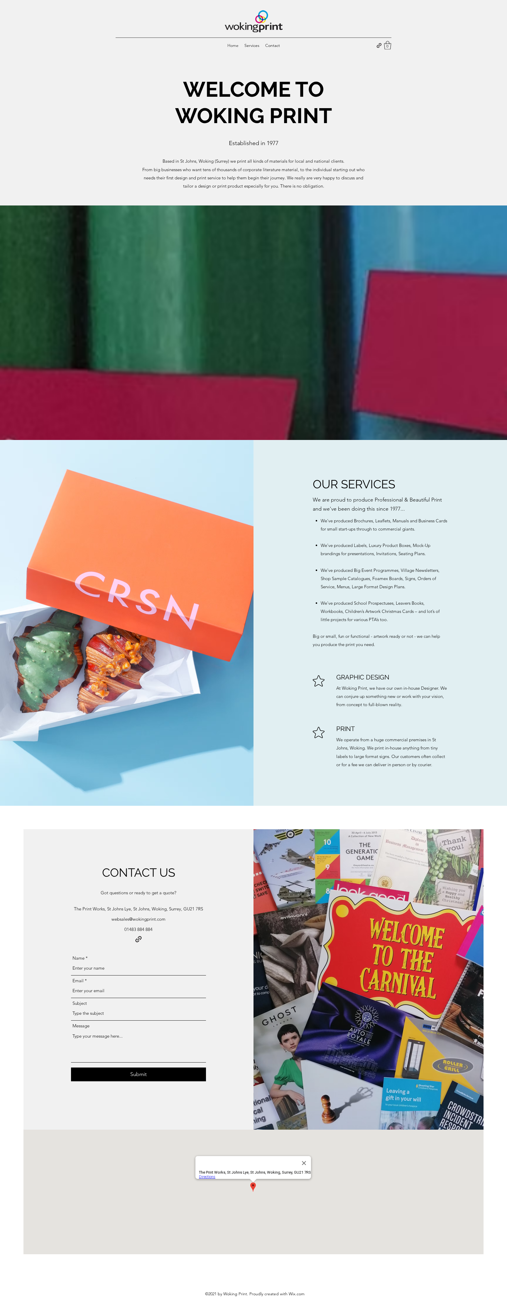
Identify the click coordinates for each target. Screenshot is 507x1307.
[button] (387, 45)
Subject (79, 1003)
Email (78, 980)
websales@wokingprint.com (138, 919)
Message (80, 1026)
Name (78, 958)
